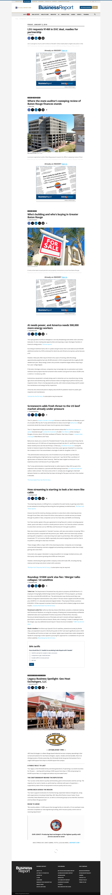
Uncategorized (22, 18)
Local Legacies (41, 675)
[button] (95, 14)
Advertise (34, 1)
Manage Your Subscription (44, 882)
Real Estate (35, 14)
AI (58, 14)
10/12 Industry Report (64, 880)
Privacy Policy (83, 880)
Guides (73, 14)
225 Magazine (61, 875)
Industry (53, 14)
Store (38, 877)
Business (30, 97)
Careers (81, 875)
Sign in (64, 50)
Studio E (60, 884)
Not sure (34, 660)
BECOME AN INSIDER (86, 7)
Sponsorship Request (85, 873)
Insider (38, 97)
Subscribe (40, 1)
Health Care (45, 14)
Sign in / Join (18, 1)
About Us (39, 870)
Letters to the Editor (43, 873)
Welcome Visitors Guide (64, 886)
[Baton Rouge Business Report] (56, 8)
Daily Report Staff (33, 330)
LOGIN (95, 7)
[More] (46, 109)
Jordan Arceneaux (33, 219)
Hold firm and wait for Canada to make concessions (44, 653)
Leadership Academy (63, 882)
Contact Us (48, 1)
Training (86, 14)
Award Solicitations (63, 1)
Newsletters (65, 14)
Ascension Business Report (65, 873)
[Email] (39, 38)
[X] (95, 1)
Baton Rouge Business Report (66, 870)
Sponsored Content (32, 675)
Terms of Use (82, 882)
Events (79, 14)
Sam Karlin (31, 34)
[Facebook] (90, 1)
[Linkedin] (93, 1)
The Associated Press (33, 411)
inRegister (61, 877)
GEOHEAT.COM (74, 843)
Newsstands (40, 884)
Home (16, 18)
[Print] (43, 38)
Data (26, 14)
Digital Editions (41, 886)
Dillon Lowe (31, 106)
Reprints (54, 1)
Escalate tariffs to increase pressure (40, 658)
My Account (27, 1)
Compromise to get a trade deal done (41, 655)
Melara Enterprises (84, 870)
